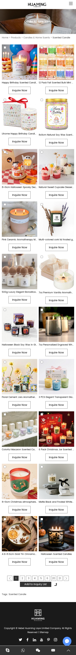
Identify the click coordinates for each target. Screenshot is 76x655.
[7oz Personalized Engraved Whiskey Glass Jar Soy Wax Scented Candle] (56, 324)
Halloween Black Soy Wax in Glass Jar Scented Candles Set (19, 345)
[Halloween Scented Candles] (56, 534)
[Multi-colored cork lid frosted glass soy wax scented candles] (56, 219)
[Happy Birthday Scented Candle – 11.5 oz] (19, 62)
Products (16, 37)
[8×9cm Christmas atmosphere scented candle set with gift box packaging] (19, 481)
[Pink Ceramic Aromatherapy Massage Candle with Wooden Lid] (19, 219)
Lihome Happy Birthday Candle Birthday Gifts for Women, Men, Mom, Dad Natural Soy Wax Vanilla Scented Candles (19, 134)
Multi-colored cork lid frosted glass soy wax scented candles (56, 239)
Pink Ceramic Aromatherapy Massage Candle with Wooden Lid (19, 239)
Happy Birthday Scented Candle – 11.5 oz (19, 82)
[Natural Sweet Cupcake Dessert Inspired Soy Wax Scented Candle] (56, 166)
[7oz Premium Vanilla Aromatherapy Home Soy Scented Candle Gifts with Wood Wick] (56, 272)
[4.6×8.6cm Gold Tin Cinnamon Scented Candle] (19, 534)
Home (5, 37)
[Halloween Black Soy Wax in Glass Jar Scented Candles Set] (19, 324)
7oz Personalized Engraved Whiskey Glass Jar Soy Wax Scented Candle (56, 345)
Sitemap (44, 632)
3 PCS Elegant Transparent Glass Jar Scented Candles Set (56, 397)
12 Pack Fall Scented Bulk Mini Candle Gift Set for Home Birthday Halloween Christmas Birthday (56, 82)
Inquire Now (19, 90)
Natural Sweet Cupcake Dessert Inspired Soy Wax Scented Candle (56, 187)
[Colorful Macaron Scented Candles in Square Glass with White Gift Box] (19, 429)
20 (53, 578)
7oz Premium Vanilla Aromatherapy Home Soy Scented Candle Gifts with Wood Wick (56, 292)
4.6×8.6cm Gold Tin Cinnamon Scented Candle (19, 554)
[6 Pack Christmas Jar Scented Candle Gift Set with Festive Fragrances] (56, 429)
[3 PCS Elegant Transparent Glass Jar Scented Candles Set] (56, 376)
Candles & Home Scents (36, 37)
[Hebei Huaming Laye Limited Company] (37, 5)
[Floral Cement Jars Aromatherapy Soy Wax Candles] (19, 376)
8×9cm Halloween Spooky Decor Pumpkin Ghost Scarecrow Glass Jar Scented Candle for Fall (19, 187)
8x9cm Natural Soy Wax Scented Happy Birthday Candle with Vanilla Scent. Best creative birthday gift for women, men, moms (56, 135)
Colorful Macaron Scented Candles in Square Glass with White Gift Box (19, 449)
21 (60, 578)
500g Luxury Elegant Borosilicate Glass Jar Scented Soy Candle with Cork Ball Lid (19, 292)
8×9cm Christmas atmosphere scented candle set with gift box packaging (19, 502)
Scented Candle (17, 594)
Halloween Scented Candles (56, 554)
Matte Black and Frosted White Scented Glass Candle (56, 502)
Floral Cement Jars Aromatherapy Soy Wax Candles (19, 397)
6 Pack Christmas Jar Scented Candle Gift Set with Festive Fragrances (56, 449)
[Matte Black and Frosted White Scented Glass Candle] (56, 481)
